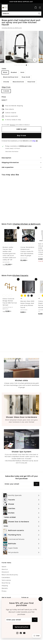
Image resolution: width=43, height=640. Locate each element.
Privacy (4, 591)
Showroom (5, 572)
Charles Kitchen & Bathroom (12, 28)
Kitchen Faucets (20, 275)
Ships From (6, 87)
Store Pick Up (6, 583)
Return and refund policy (10, 575)
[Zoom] (34, 60)
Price (4, 97)
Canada (6, 91)
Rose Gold (31, 82)
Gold (22, 72)
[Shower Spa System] (21, 439)
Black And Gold (18, 82)
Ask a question (8, 167)
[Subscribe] (35, 620)
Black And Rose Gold (10, 77)
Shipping (12, 125)
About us (5, 569)
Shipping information (10, 162)
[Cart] (35, 7)
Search (4, 566)
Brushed (14, 72)
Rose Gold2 (26, 77)
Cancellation (6, 577)
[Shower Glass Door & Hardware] (21, 404)
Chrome (6, 82)
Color (4, 69)
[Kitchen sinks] (21, 368)
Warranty (5, 588)
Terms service (6, 580)
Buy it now (21, 135)
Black (5, 72)
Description (6, 158)
